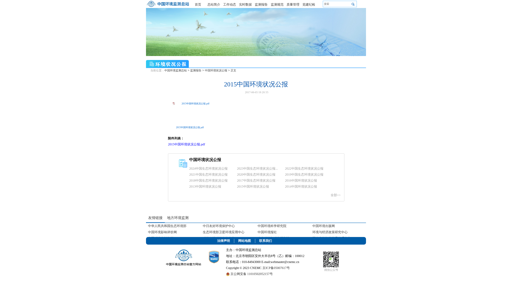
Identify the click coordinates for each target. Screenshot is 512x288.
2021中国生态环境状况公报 (208, 174)
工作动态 (229, 4)
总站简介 (213, 4)
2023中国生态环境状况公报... (257, 168)
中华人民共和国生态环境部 (167, 226)
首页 (198, 4)
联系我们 (265, 240)
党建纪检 (308, 4)
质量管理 (293, 4)
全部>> (336, 195)
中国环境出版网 (323, 226)
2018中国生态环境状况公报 (208, 180)
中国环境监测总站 (175, 70)
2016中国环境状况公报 (301, 180)
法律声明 (223, 240)
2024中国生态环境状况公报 (208, 168)
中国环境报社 (267, 232)
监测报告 (261, 4)
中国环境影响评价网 (162, 232)
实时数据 (245, 4)
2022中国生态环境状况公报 (304, 168)
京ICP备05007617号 (276, 268)
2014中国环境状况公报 (301, 186)
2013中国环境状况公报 (205, 186)
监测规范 (277, 4)
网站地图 (244, 240)
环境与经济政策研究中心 (330, 232)
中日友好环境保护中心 (219, 226)
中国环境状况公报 (216, 70)
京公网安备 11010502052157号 (251, 274)
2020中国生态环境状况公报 (256, 174)
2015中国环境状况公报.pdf (195, 103)
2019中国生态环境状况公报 (304, 174)
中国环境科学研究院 (272, 226)
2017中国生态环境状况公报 (256, 180)
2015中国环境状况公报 (253, 186)
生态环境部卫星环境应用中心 (223, 232)
